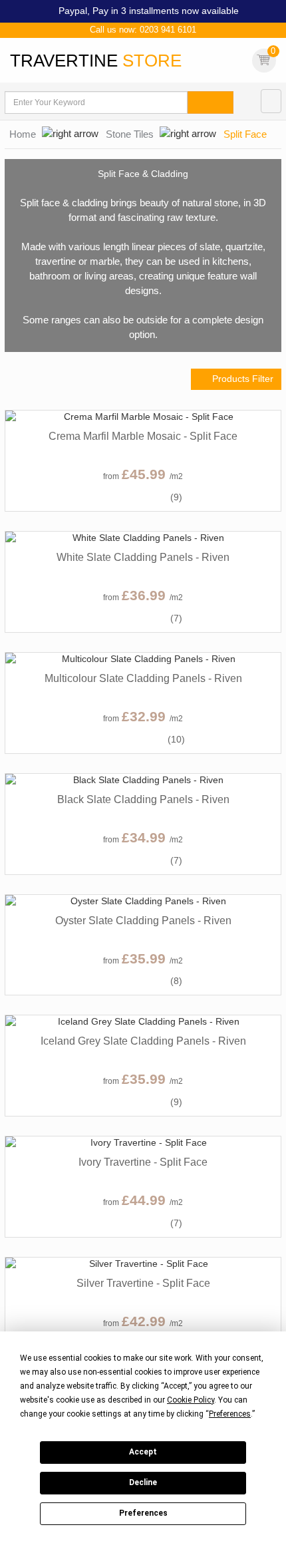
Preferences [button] (230, 1414)
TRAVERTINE (96, 61)
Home (22, 134)
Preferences (143, 1513)
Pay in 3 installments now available (165, 10)
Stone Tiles (130, 134)
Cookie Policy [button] (190, 1400)
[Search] (210, 102)
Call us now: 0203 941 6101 (143, 30)
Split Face (245, 134)
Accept (143, 1452)
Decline (143, 1482)
